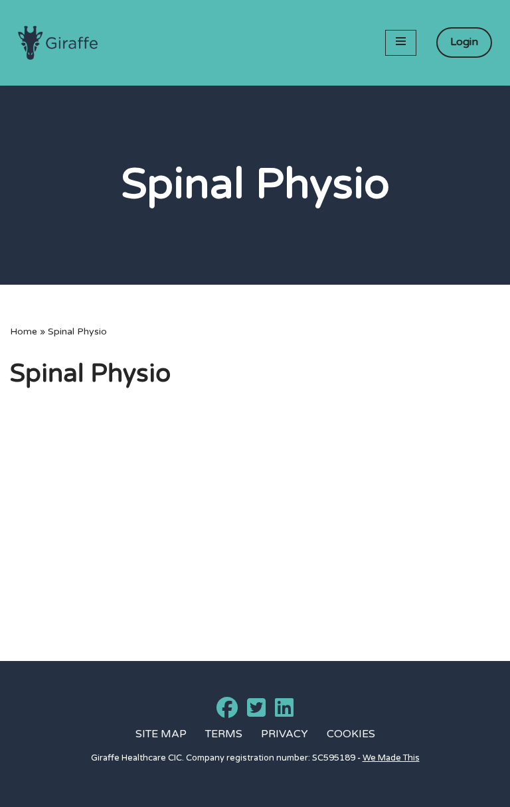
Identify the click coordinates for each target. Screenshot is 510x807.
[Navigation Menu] (400, 43)
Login (464, 41)
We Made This (391, 758)
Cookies (351, 734)
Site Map (161, 734)
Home (23, 331)
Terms (223, 734)
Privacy (284, 734)
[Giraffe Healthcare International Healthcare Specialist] (58, 43)
